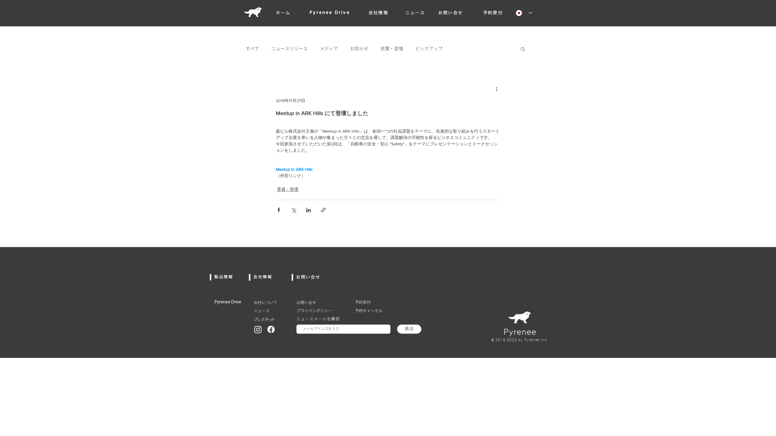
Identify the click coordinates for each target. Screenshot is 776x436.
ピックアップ (429, 48)
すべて (252, 48)
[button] (523, 48)
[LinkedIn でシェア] (308, 210)
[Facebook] (271, 329)
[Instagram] (258, 329)
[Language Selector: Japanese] (522, 13)
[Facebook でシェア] (279, 210)
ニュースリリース (289, 48)
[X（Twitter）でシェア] (293, 210)
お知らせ (359, 48)
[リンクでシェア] (323, 210)
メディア (329, 48)
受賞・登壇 (391, 48)
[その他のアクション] (496, 88)
